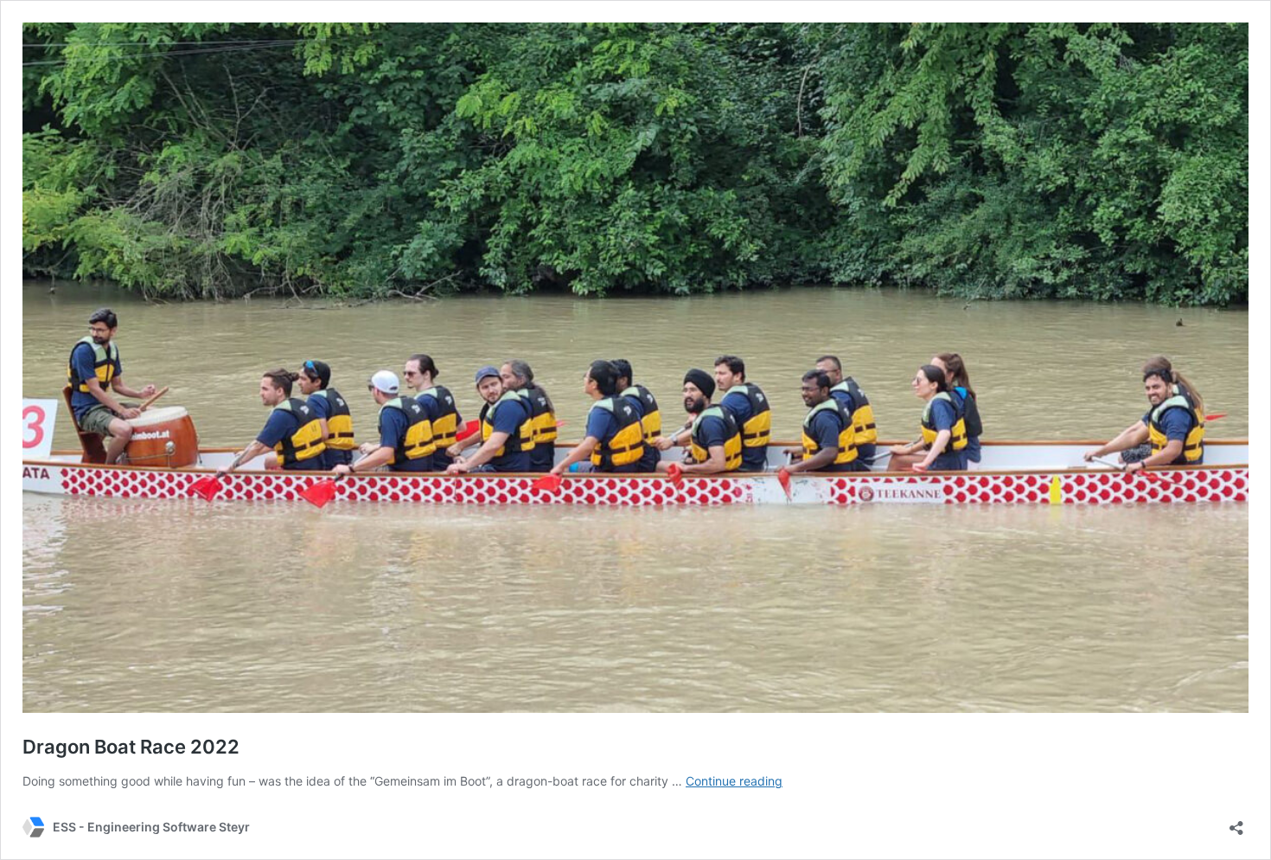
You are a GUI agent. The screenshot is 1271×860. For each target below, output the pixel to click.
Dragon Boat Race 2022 (131, 746)
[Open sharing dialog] (1236, 822)
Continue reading (734, 780)
